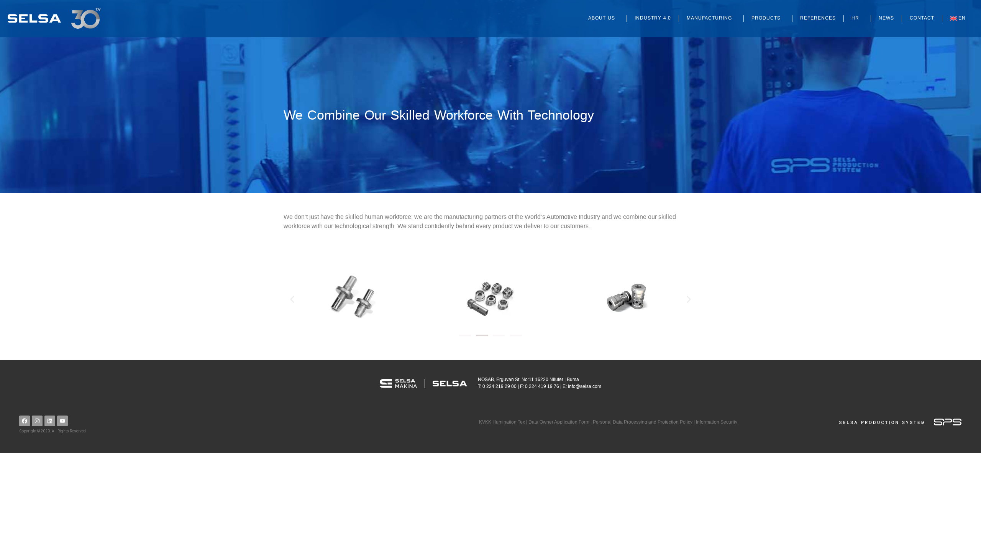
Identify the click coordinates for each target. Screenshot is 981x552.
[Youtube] (62, 421)
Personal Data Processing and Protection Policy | (644, 422)
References (818, 18)
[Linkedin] (49, 421)
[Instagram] (37, 421)
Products (766, 18)
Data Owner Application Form (558, 422)
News (886, 18)
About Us (601, 18)
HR (855, 18)
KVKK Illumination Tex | (503, 422)
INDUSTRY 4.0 (653, 18)
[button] (292, 299)
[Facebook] (24, 421)
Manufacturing (709, 18)
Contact (922, 18)
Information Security (716, 422)
